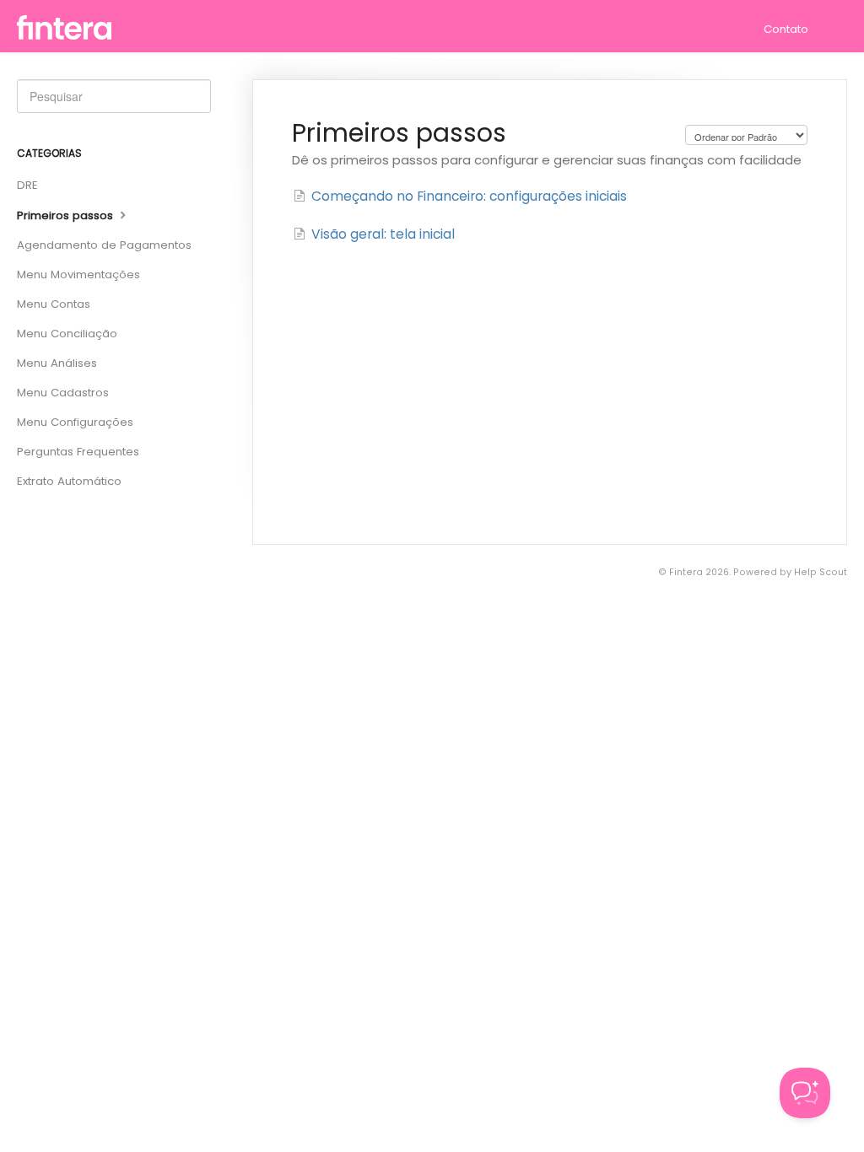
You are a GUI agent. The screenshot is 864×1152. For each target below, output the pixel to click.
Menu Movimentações (78, 274)
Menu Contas (53, 304)
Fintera (686, 572)
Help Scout (820, 572)
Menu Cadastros (63, 393)
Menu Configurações (75, 422)
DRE (27, 185)
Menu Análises (57, 363)
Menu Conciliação (67, 334)
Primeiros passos (66, 215)
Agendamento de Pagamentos (104, 245)
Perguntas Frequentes (78, 452)
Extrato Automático (69, 481)
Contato (786, 29)
